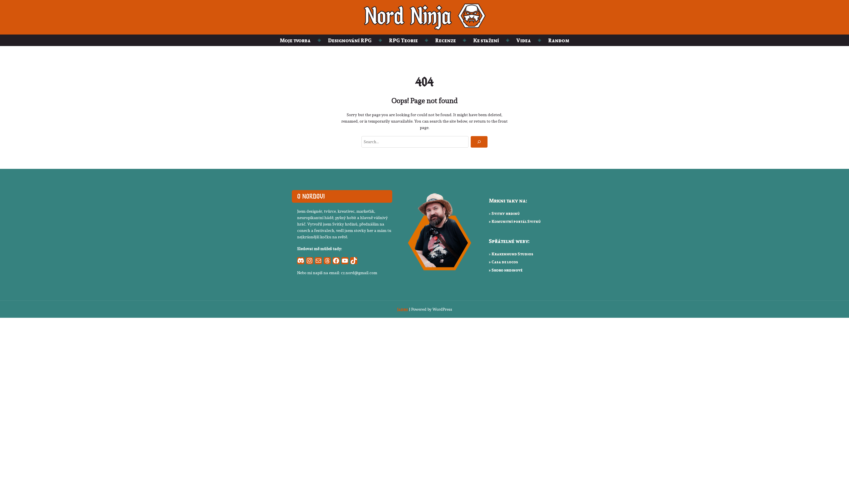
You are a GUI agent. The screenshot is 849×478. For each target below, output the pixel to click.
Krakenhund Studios (512, 253)
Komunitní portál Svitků (516, 221)
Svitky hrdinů (505, 213)
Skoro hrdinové (506, 270)
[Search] (479, 142)
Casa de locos (504, 261)
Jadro (402, 309)
